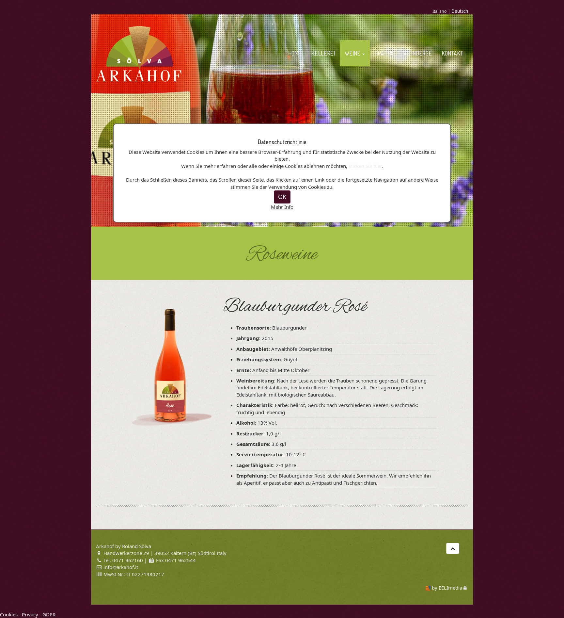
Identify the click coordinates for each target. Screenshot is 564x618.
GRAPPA (384, 53)
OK (282, 197)
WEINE (353, 53)
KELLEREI (323, 53)
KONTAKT (452, 53)
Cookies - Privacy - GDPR (27, 614)
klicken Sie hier (365, 166)
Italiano (439, 11)
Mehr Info (282, 206)
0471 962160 (127, 560)
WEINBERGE (417, 53)
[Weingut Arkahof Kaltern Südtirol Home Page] (139, 53)
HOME (295, 53)
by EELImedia (447, 587)
